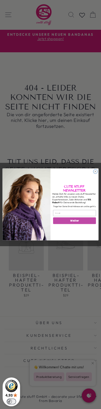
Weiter (74, 220)
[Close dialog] (95, 172)
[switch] (11, 401)
